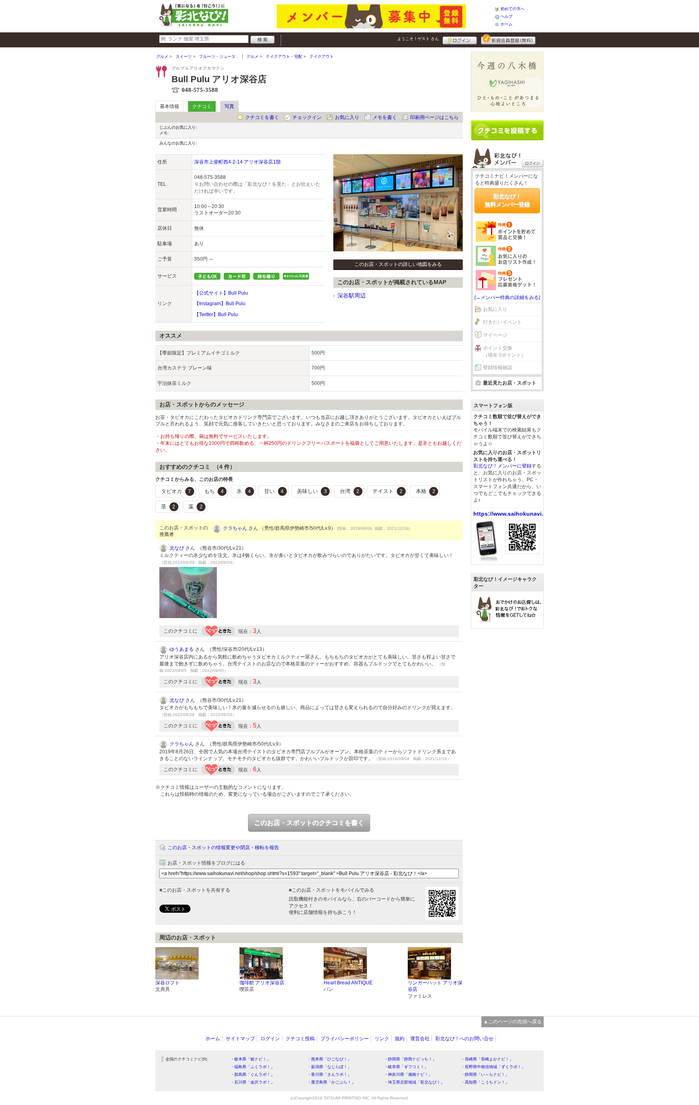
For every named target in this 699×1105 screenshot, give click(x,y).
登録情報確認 (497, 367)
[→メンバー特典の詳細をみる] (507, 297)
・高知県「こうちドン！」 (485, 1082)
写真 (229, 106)
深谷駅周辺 (351, 295)
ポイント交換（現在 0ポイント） (504, 351)
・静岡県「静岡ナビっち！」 (410, 1059)
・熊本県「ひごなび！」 (329, 1059)
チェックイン (307, 117)
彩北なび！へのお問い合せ (464, 1038)
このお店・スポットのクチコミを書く (309, 822)
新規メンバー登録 (508, 39)
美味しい (312, 491)
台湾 (349, 491)
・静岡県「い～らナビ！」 (485, 1074)
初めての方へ (512, 8)
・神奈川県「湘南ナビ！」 (408, 1074)
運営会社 (420, 1038)
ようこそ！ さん (418, 38)
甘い (274, 491)
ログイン (460, 39)
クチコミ (202, 106)
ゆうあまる (181, 649)
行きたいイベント (502, 322)
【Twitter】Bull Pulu (216, 314)
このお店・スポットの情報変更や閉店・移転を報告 (223, 847)
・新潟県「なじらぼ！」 (329, 1067)
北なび (176, 548)
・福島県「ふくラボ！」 (252, 1067)
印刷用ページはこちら (434, 117)
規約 (400, 1038)
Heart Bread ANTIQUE (348, 983)
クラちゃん (235, 528)
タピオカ (176, 491)
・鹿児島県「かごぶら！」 (331, 1082)
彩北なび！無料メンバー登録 (507, 200)
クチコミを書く (262, 117)
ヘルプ (506, 16)
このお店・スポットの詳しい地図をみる (398, 264)
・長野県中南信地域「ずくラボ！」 (493, 1067)
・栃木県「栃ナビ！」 (250, 1059)
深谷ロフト (167, 983)
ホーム (506, 24)
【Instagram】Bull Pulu (220, 303)
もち (214, 491)
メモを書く (385, 117)
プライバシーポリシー (344, 1038)
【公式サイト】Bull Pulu (221, 293)
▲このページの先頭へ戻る (512, 1021)
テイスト (387, 491)
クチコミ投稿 (300, 1038)
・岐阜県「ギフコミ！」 (406, 1067)
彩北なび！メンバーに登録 (502, 466)
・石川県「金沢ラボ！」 (252, 1082)
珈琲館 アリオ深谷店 (261, 983)
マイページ (495, 335)
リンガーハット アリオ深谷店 (435, 986)
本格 (425, 491)
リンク (382, 1038)
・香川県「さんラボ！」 (329, 1074)
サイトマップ (240, 1038)
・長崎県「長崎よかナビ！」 (487, 1059)
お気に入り (347, 117)
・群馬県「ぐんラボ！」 (252, 1074)
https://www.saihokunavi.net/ (513, 513)
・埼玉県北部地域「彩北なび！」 (414, 1082)
